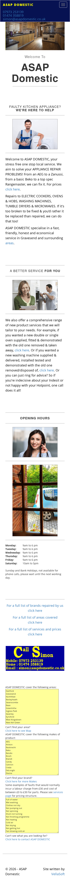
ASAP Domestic (18, 5)
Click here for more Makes (21, 781)
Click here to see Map (18, 730)
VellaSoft (58, 874)
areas (9, 243)
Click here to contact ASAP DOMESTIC (27, 839)
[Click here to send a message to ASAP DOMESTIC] (35, 658)
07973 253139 (13, 12)
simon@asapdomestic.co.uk (24, 19)
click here (12, 189)
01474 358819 (13, 15)
